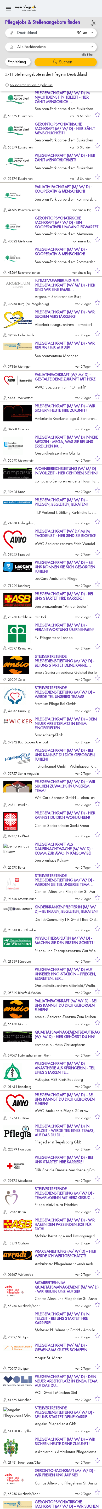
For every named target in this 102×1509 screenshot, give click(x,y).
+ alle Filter (86, 54)
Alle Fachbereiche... (33, 47)
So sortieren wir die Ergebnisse (31, 85)
